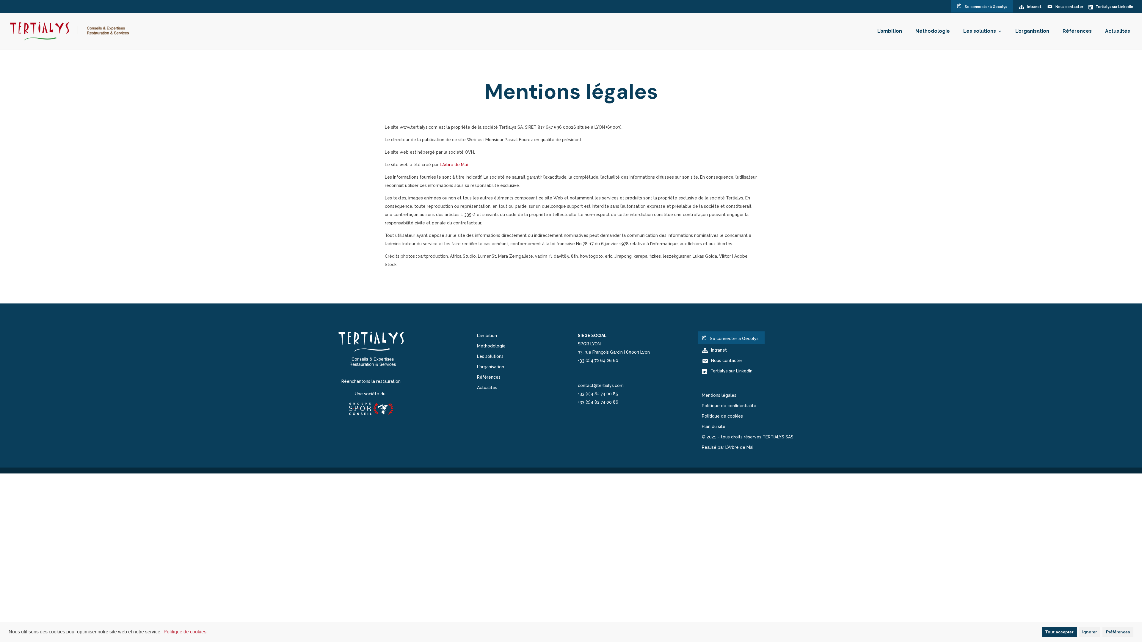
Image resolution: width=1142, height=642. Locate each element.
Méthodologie (932, 31)
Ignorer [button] (1089, 632)
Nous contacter (1069, 7)
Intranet (1034, 7)
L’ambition (889, 31)
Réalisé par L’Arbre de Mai (727, 447)
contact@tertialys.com (601, 385)
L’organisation (1032, 31)
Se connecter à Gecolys (986, 7)
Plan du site (713, 426)
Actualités (1117, 31)
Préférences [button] (1118, 632)
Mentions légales (719, 395)
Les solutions (979, 31)
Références (1077, 31)
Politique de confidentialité (729, 405)
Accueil (566, 71)
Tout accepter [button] (1059, 632)
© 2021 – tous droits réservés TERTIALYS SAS (747, 437)
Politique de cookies (722, 416)
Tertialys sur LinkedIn (1114, 7)
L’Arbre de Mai (454, 164)
